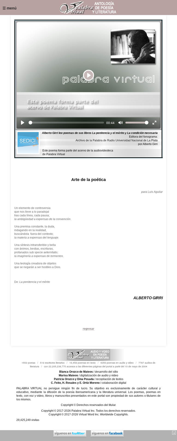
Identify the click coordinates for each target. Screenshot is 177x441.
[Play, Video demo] (22, 122)
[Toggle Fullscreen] (154, 122)
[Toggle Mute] (120, 122)
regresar (88, 328)
